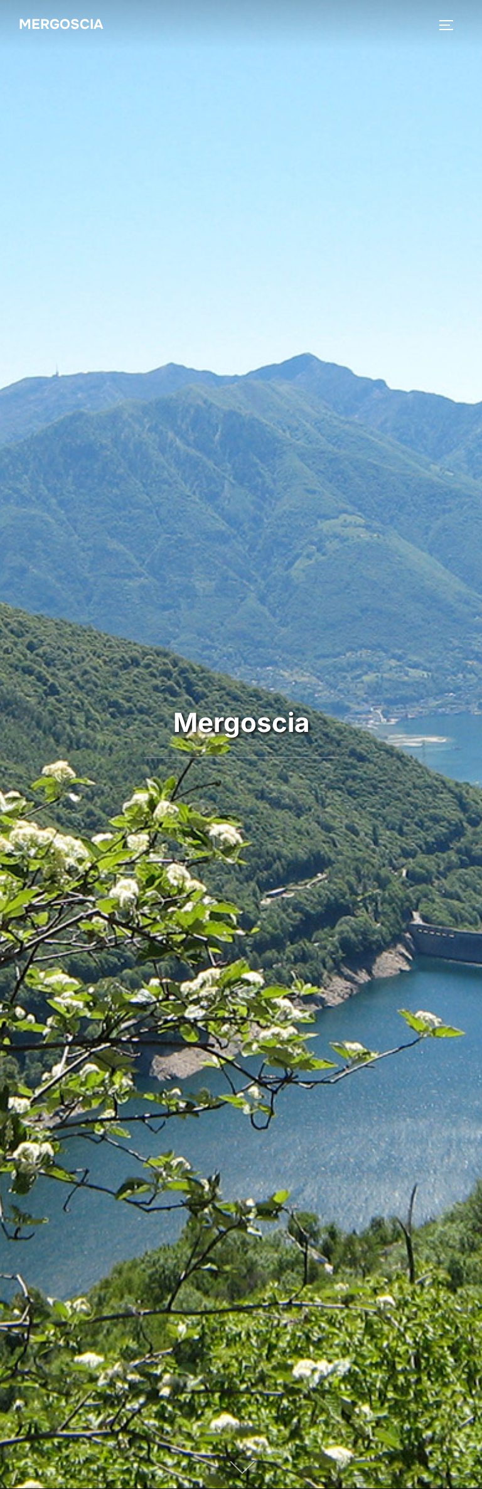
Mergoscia (61, 24)
